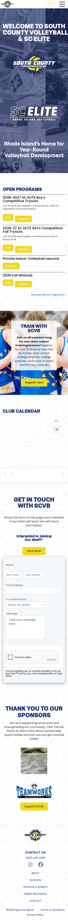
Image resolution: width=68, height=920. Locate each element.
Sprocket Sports (24, 910)
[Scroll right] (56, 429)
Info (8, 217)
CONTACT (35, 901)
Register (23, 219)
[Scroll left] (56, 421)
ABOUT (35, 873)
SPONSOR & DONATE (35, 887)
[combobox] (23, 605)
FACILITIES (35, 880)
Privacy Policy (35, 914)
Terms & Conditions (52, 910)
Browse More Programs (47, 295)
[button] (43, 605)
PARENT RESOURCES (35, 894)
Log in (50, 3)
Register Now (34, 382)
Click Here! (34, 551)
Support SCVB (34, 806)
